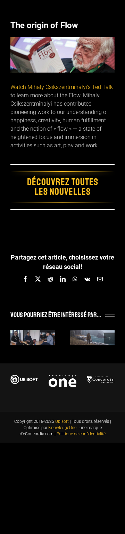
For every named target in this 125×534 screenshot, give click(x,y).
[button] (15, 338)
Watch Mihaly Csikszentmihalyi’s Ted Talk (61, 87)
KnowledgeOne (62, 427)
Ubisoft (62, 421)
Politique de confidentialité (81, 434)
